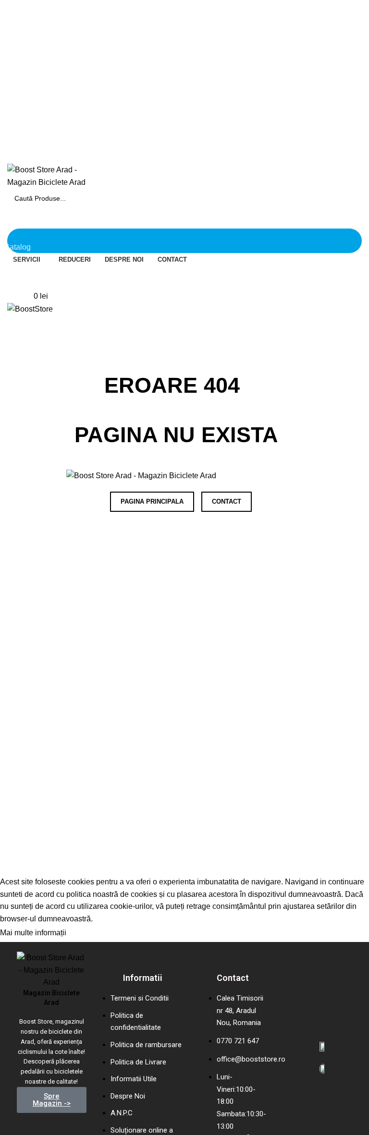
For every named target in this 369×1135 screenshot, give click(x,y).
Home (15, 359)
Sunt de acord (99, 933)
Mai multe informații (33, 933)
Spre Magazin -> (52, 1100)
